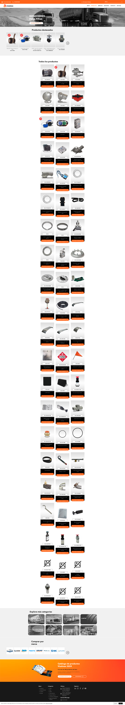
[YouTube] (85, 688)
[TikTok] (83, 688)
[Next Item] (68, 43)
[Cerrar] (123, 703)
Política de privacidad (49, 703)
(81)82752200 (64, 699)
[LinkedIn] (75, 688)
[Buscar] (122, 2)
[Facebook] (80, 688)
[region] (36, 619)
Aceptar (120, 703)
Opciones (115, 703)
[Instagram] (78, 688)
